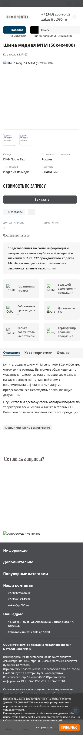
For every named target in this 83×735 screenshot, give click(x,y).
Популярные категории (25, 573)
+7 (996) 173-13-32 (19, 599)
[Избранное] (69, 3)
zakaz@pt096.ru (54, 19)
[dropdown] (6, 3)
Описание (11, 352)
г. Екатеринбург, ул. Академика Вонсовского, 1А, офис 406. (40, 624)
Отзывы (63, 352)
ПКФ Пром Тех (14, 159)
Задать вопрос (21, 511)
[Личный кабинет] (77, 3)
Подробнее (70, 720)
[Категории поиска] (34, 30)
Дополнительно (18, 561)
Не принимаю (44, 727)
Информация (16, 550)
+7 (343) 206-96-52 (55, 14)
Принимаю (69, 727)
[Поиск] (75, 30)
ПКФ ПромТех (20, 645)
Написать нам (53, 511)
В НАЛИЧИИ (18, 36)
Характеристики (38, 352)
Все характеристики (16, 235)
